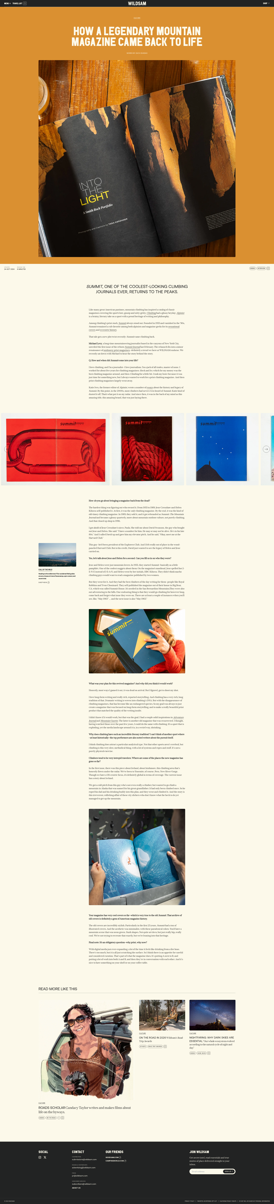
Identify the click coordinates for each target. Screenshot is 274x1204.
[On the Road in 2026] (162, 1024)
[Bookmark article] (268, 268)
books (252, 268)
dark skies (202, 1053)
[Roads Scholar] (87, 1059)
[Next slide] (266, 449)
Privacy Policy (189, 1201)
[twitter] (45, 1157)
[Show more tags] (58, 1117)
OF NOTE (143, 1046)
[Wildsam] (137, 3)
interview (261, 268)
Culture (137, 18)
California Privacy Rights (228, 1201)
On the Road (51, 1118)
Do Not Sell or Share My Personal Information (254, 1201)
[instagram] (40, 1157)
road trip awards (155, 1046)
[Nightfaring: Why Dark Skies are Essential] (212, 1027)
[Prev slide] (7, 449)
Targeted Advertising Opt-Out (207, 1201)
